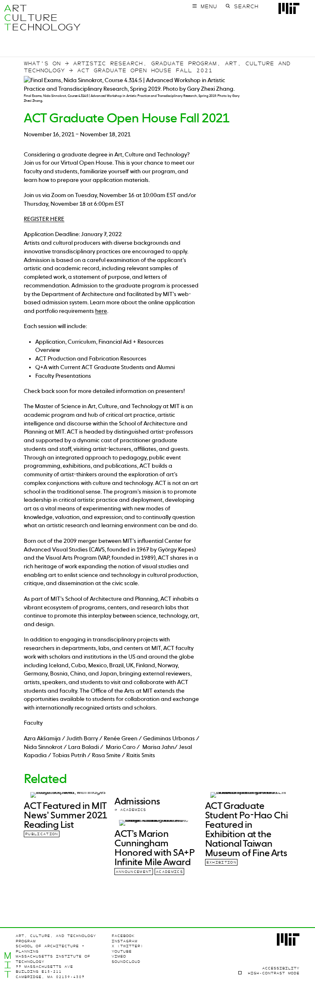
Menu (209, 6)
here (101, 311)
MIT (7, 965)
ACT (7, 17)
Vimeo (119, 956)
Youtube (122, 951)
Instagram (124, 941)
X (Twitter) (127, 946)
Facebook (123, 936)
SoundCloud (126, 962)
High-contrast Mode (273, 973)
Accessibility (280, 968)
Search (246, 6)
